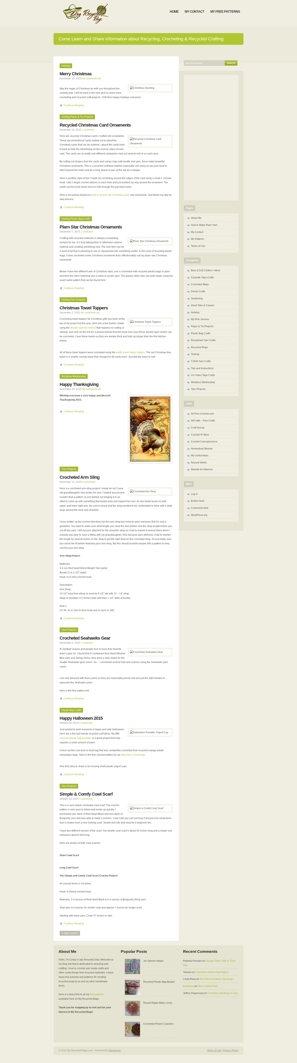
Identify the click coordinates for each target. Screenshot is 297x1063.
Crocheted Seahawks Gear (85, 638)
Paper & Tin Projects (82, 116)
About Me (196, 218)
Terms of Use (198, 246)
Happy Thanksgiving (79, 384)
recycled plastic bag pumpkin (76, 738)
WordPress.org (199, 515)
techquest (188, 986)
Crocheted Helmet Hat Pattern (211, 972)
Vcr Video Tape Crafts (203, 375)
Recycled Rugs (199, 347)
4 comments (86, 723)
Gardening (197, 298)
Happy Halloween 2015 (81, 718)
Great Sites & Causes (202, 305)
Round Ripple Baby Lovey (157, 1002)
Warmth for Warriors (202, 469)
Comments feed (199, 508)
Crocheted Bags (200, 284)
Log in (194, 494)
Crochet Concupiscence (204, 441)
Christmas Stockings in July (222, 993)
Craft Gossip (197, 427)
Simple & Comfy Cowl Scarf (86, 794)
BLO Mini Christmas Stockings (216, 979)
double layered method (83, 327)
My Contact (197, 232)
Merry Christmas (76, 73)
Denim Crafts (198, 291)
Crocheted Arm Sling (79, 477)
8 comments (88, 482)
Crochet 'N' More (200, 434)
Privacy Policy (230, 1050)
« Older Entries (70, 933)
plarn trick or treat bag (133, 754)
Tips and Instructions (202, 368)
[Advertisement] (148, 50)
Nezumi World (198, 462)
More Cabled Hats (208, 986)
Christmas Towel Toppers (84, 307)
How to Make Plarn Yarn (204, 225)
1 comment (88, 129)
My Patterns (197, 239)
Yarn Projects (78, 299)
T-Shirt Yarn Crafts (201, 361)
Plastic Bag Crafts (80, 218)
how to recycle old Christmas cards (111, 195)
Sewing (195, 354)
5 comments (86, 798)
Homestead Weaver (202, 448)
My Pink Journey (200, 319)
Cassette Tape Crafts (202, 277)
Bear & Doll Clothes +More (205, 270)
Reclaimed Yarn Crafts (203, 340)
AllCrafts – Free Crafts (203, 420)
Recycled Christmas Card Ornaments (95, 125)
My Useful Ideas (200, 455)
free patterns (97, 994)
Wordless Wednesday (74, 376)
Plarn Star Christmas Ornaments (91, 226)
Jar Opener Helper (153, 960)
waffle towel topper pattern (130, 352)
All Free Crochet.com (202, 413)
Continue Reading (74, 105)
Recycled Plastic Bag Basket (159, 981)
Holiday (66, 65)
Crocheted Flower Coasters (158, 1023)
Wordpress (115, 1050)
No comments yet (91, 78)
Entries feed (197, 501)
